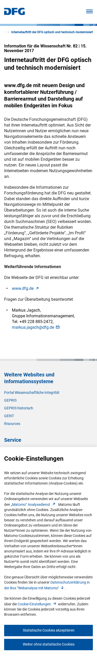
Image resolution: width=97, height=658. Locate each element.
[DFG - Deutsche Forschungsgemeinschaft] (14, 13)
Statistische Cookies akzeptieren (48, 630)
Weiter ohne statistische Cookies (48, 644)
